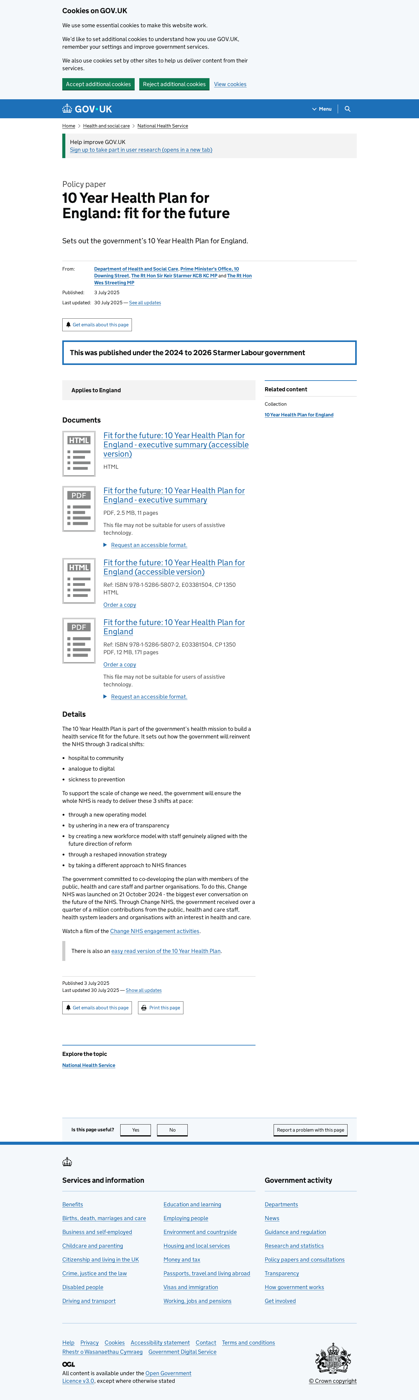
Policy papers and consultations (305, 1259)
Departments (281, 1204)
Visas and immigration (190, 1287)
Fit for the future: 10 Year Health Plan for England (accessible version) (174, 567)
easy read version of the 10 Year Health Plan (166, 950)
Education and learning (192, 1204)
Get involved (280, 1300)
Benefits (72, 1204)
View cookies (230, 84)
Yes (141, 1130)
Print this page (164, 1008)
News (272, 1218)
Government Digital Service (182, 1351)
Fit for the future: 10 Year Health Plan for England (174, 626)
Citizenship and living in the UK (100, 1259)
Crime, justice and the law (94, 1273)
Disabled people (82, 1287)
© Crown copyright (333, 1380)
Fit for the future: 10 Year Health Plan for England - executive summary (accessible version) (176, 444)
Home (68, 126)
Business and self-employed (97, 1231)
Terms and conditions (248, 1342)
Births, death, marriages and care (104, 1218)
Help (68, 1342)
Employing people (185, 1218)
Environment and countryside (200, 1231)
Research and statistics (294, 1245)
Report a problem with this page (310, 1130)
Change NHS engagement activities (154, 931)
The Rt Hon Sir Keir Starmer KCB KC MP (174, 276)
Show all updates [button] (144, 990)
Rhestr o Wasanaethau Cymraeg (102, 1351)
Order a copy (119, 604)
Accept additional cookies (98, 84)
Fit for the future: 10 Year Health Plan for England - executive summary (174, 495)
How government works (294, 1287)
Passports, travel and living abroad (206, 1273)
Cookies (115, 1342)
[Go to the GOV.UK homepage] (87, 109)
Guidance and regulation (295, 1231)
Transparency (282, 1273)
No (178, 1130)
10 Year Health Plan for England (299, 415)
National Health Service (162, 126)
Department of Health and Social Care (136, 269)
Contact (206, 1342)
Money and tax (181, 1259)
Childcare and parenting (92, 1245)
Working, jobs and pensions (197, 1300)
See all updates (145, 302)
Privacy (89, 1342)
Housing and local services (196, 1245)
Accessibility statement (160, 1342)
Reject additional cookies (174, 84)
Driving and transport (89, 1300)
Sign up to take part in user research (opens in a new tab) (141, 149)
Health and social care (106, 126)
